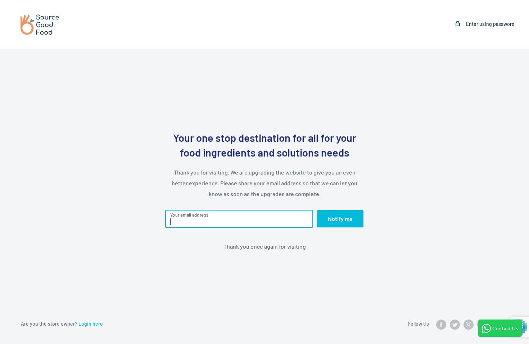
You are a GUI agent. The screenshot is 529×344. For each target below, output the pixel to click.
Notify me (340, 218)
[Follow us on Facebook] (441, 324)
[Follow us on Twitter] (455, 324)
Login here (90, 324)
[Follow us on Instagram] (469, 324)
